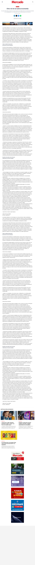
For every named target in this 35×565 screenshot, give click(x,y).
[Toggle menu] (2, 2)
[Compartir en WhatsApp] (20, 16)
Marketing (17, 6)
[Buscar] (33, 2)
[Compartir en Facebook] (18, 16)
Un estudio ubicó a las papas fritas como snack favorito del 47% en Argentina (9, 443)
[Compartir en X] (16, 16)
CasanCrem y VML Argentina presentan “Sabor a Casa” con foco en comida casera (8, 423)
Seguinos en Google (18, 18)
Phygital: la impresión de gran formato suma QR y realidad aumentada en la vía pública (25, 423)
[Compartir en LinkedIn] (14, 16)
